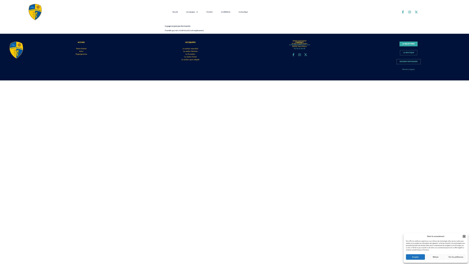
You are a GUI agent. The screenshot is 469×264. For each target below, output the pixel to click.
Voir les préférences (455, 257)
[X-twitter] (416, 12)
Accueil (175, 12)
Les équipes (190, 12)
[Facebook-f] (403, 12)
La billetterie (225, 12)
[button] (464, 236)
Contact (210, 12)
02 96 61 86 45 (299, 49)
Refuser (435, 257)
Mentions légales (408, 69)
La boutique (243, 12)
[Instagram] (410, 12)
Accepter (415, 257)
